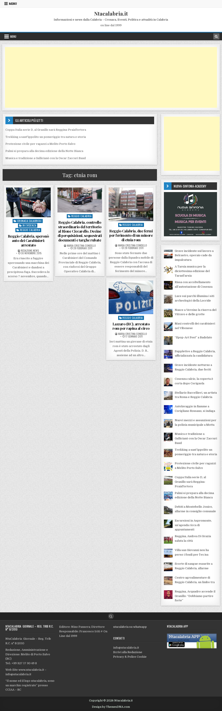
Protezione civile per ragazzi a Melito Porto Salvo (40, 143)
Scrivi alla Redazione (127, 652)
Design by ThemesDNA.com (111, 706)
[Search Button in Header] (216, 36)
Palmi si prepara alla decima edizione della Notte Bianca (44, 151)
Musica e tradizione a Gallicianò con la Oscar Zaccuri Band (45, 158)
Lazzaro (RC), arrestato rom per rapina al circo (131, 326)
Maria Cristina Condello (81, 245)
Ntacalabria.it (111, 13)
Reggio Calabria (30, 230)
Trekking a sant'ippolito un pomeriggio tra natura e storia (45, 137)
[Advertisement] (111, 77)
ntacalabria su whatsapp (130, 626)
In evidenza (29, 225)
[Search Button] (111, 616)
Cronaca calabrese (29, 221)
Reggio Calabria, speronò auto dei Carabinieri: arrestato (28, 240)
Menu (13, 3)
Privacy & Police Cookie (130, 656)
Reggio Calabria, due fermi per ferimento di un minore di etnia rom (131, 235)
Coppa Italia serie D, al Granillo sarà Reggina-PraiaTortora (45, 129)
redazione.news (30, 250)
